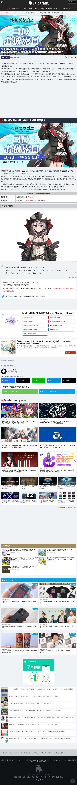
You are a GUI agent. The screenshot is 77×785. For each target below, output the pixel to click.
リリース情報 (27, 8)
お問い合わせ (26, 753)
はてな (50, 380)
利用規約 (35, 753)
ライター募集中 (60, 753)
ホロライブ (5, 366)
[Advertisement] (38, 102)
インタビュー (66, 8)
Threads (67, 380)
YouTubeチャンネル (12, 173)
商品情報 (49, 8)
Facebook (6, 380)
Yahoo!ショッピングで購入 (58, 321)
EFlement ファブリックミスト (67, 507)
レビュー (57, 8)
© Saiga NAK (38, 780)
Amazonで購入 (29, 317)
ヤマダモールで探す (56, 325)
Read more (70, 353)
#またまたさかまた (61, 288)
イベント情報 (39, 8)
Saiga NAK (38, 3)
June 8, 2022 (41, 296)
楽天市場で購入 (55, 317)
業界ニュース (16, 8)
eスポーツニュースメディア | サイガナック (38, 774)
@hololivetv (35, 189)
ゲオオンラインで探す (31, 329)
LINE (35, 380)
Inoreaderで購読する (49, 391)
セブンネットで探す (30, 333)
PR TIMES (74, 167)
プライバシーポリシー (47, 753)
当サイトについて (14, 753)
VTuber (13, 366)
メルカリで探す (29, 321)
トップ (8, 8)
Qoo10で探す (55, 329)
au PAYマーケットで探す (32, 325)
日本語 (71, 2)
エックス (21, 380)
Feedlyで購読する (11, 391)
